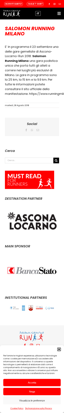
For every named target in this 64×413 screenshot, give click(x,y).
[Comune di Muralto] (31, 308)
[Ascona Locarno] (32, 208)
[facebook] (49, 4)
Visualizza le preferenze (32, 400)
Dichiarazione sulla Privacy (38, 408)
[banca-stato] (32, 255)
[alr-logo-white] (11, 11)
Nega (32, 391)
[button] (59, 349)
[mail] (60, 4)
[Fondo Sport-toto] (39, 307)
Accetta (32, 382)
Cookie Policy (16, 408)
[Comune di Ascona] (23, 308)
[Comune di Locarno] (14, 307)
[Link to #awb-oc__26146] (59, 13)
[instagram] (54, 4)
